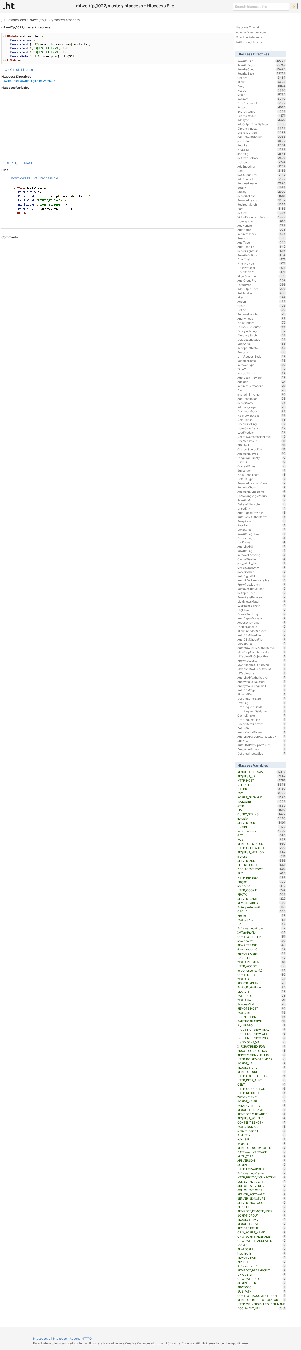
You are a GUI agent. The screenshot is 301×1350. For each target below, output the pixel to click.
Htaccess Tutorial (247, 27)
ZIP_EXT (261, 1262)
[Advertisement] (118, 125)
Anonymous (261, 318)
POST (261, 839)
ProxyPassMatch (261, 584)
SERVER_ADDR (261, 860)
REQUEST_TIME (261, 1219)
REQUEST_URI (261, 776)
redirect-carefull (261, 1131)
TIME (261, 810)
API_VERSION (261, 1160)
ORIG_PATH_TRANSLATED (261, 1241)
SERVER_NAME (261, 898)
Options (261, 78)
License (27, 70)
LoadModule (261, 432)
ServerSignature (261, 251)
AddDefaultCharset (261, 137)
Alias (261, 297)
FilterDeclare (261, 272)
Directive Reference (249, 37)
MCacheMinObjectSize (261, 656)
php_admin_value (261, 394)
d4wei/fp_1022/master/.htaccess (55, 20)
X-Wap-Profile (261, 932)
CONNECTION (261, 1017)
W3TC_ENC (261, 920)
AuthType (261, 242)
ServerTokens (261, 196)
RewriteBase (261, 73)
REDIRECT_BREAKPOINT (261, 1270)
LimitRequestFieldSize (261, 711)
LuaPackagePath (261, 605)
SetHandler (261, 293)
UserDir (261, 462)
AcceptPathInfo (261, 348)
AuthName (261, 230)
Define (261, 310)
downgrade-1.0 (261, 949)
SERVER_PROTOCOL (261, 1203)
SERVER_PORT (261, 822)
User (261, 170)
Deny (261, 86)
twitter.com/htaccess (249, 42)
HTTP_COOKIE (261, 890)
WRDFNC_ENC (261, 1097)
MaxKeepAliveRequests (261, 652)
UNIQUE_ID (261, 1274)
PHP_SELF (261, 1207)
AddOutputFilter (261, 289)
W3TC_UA (261, 1000)
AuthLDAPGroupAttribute (261, 745)
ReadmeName (261, 360)
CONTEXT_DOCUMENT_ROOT (261, 1295)
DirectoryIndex (261, 128)
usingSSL (261, 1139)
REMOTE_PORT (261, 1257)
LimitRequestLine (261, 719)
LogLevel (261, 610)
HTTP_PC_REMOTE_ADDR (261, 1059)
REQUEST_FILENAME (17, 163)
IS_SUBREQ (261, 1025)
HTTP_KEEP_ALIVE (261, 1080)
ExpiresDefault (261, 116)
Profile (261, 915)
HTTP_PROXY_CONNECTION (261, 1177)
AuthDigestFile (261, 576)
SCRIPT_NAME (261, 1101)
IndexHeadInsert (261, 475)
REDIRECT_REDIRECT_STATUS (261, 1300)
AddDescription (261, 398)
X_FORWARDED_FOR (261, 1046)
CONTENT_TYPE (261, 974)
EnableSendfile (261, 627)
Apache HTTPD (81, 1338)
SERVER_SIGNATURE (261, 1198)
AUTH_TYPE (261, 1156)
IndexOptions (261, 322)
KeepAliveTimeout (261, 749)
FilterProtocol (261, 268)
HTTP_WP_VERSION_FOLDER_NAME (261, 1304)
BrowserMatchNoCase (261, 483)
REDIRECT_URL (261, 1072)
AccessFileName (261, 622)
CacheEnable (261, 715)
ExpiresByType (261, 132)
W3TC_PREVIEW (261, 962)
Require (261, 145)
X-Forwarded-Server (261, 1173)
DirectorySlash (261, 335)
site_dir (261, 1245)
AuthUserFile (261, 246)
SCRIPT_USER (261, 1283)
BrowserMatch (261, 200)
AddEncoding (261, 166)
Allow (261, 82)
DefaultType (261, 479)
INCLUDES (261, 801)
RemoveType (261, 365)
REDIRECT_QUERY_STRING (261, 1148)
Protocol (261, 352)
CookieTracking (261, 614)
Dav (261, 390)
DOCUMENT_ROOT (261, 869)
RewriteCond (16, 20)
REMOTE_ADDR (261, 903)
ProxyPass (261, 521)
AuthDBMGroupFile (261, 639)
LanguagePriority (261, 458)
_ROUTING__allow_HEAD (261, 1029)
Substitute (261, 470)
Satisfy (261, 192)
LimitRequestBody (261, 356)
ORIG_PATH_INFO (261, 1279)
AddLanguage (261, 407)
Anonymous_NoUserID (261, 681)
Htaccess (60, 1338)
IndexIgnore (261, 221)
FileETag (261, 149)
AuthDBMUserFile (261, 635)
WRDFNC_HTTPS (261, 1105)
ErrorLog (261, 703)
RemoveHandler (261, 314)
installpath (261, 1253)
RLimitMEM (261, 694)
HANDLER (261, 958)
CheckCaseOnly (261, 567)
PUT (261, 873)
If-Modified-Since (261, 987)
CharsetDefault (261, 441)
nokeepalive (261, 941)
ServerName (261, 403)
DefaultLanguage (261, 339)
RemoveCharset (261, 487)
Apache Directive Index (251, 32)
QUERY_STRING (261, 814)
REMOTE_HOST (261, 1008)
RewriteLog (261, 551)
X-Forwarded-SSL (261, 1266)
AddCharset (261, 179)
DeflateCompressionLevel (261, 437)
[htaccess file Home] (9, 5)
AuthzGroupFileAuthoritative (261, 648)
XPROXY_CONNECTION (261, 1055)
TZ (261, 924)
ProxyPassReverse (261, 597)
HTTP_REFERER (261, 877)
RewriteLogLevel (261, 534)
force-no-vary (261, 831)
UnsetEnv (261, 508)
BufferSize (261, 728)
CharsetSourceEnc (261, 449)
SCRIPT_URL (261, 1063)
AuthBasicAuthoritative (261, 517)
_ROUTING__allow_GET (261, 1034)
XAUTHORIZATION (261, 1021)
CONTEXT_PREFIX (261, 936)
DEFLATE (261, 784)
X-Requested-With (261, 907)
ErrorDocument (261, 103)
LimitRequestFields (261, 707)
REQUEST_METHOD (261, 852)
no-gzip (261, 818)
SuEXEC (261, 741)
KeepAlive (261, 344)
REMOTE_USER (261, 953)
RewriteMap (261, 500)
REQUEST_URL (261, 1067)
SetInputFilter (261, 593)
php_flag (261, 154)
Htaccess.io (41, 1338)
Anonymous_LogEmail (261, 686)
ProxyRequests (261, 660)
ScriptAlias (261, 529)
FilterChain (261, 259)
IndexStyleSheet (261, 415)
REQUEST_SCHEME (261, 1118)
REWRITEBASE (261, 945)
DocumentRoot (261, 411)
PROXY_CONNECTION (261, 1051)
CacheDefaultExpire (261, 724)
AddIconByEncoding (261, 491)
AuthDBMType (261, 690)
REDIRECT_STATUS (261, 844)
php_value (261, 141)
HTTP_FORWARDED (261, 1169)
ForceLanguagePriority (261, 496)
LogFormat (261, 542)
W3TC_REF (261, 1012)
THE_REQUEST (261, 865)
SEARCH (261, 991)
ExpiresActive (261, 111)
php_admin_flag (261, 563)
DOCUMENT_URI (259, 1308)
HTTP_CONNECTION (261, 1089)
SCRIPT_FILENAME (261, 797)
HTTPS (261, 789)
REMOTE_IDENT (261, 1228)
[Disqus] (117, 303)
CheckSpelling (261, 424)
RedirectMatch (261, 204)
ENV (261, 793)
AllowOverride (261, 276)
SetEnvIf (261, 187)
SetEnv (261, 213)
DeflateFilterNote (261, 504)
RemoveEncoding (261, 555)
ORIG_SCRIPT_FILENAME (261, 1236)
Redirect (261, 99)
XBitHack (261, 445)
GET (261, 835)
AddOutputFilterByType (261, 124)
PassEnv (261, 525)
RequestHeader (261, 183)
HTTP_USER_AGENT (261, 848)
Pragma (261, 882)
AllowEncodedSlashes (261, 631)
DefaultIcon (261, 420)
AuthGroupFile (261, 280)
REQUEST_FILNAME (261, 1110)
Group (261, 306)
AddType (261, 120)
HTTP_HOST (261, 780)
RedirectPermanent (261, 386)
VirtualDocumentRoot (261, 217)
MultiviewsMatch (261, 601)
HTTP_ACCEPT (261, 966)
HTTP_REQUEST (261, 1093)
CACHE (261, 911)
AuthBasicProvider (261, 377)
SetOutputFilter (261, 175)
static (261, 806)
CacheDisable (261, 559)
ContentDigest (261, 466)
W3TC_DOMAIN (261, 1127)
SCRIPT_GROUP (261, 1215)
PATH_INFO (261, 996)
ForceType (261, 284)
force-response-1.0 (261, 970)
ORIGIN (261, 827)
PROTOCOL (261, 1287)
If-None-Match (261, 1004)
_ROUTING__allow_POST (261, 1038)
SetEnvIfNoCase (261, 158)
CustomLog (261, 538)
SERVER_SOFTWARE (261, 1194)
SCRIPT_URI (261, 1165)
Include (261, 162)
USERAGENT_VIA (261, 1042)
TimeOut (261, 369)
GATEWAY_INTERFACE (261, 1152)
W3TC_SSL (261, 979)
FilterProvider (261, 263)
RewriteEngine (28, 81)
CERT (261, 1084)
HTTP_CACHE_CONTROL (261, 1076)
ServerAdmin (261, 572)
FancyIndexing (261, 331)
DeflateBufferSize (261, 698)
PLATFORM (261, 1249)
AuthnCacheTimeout (261, 732)
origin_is (261, 1143)
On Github (12, 70)
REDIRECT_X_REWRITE (261, 1114)
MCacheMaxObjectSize (261, 665)
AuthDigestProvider (261, 513)
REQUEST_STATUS (261, 1224)
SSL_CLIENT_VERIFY (261, 1186)
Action (261, 301)
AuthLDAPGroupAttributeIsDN (261, 736)
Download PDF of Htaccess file (34, 178)
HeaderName (261, 373)
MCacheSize (261, 673)
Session (261, 238)
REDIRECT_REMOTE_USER (261, 1211)
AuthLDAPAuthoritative (261, 677)
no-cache (261, 886)
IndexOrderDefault (261, 428)
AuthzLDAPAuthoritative (261, 580)
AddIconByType (261, 453)
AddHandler (261, 225)
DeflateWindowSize (261, 753)
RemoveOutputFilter (261, 589)
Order (261, 94)
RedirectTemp (261, 234)
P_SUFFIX (261, 1135)
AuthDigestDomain (261, 618)
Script (261, 107)
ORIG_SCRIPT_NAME (261, 1232)
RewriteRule (47, 81)
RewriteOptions (261, 255)
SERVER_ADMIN (261, 983)
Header (261, 90)
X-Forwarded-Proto (261, 928)
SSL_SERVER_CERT (261, 1181)
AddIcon (261, 382)
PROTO (261, 894)
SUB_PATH (261, 1291)
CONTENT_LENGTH (261, 1122)
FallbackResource (261, 327)
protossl (261, 856)
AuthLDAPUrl (261, 546)
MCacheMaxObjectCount (261, 669)
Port (261, 208)
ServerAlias (261, 643)
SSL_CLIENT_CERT (261, 1190)
